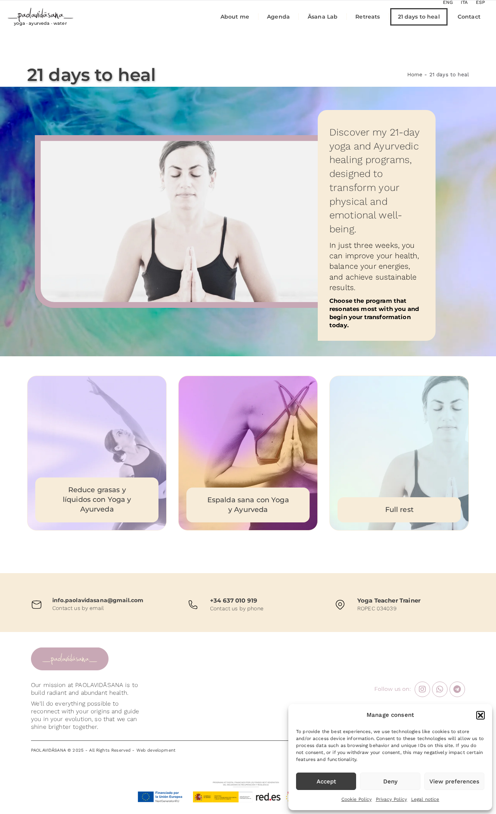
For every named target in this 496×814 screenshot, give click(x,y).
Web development (156, 750)
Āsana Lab (323, 17)
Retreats (367, 17)
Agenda (278, 17)
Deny (390, 781)
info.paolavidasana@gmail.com (97, 600)
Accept (326, 781)
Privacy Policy (391, 799)
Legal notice (425, 799)
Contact (469, 17)
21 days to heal (419, 17)
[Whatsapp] (440, 689)
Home (415, 74)
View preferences (454, 781)
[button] (480, 715)
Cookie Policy (356, 799)
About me (234, 17)
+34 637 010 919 (233, 600)
